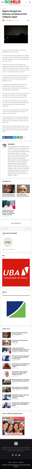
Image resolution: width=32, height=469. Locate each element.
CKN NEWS (11, 144)
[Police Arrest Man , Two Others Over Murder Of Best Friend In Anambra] (6, 389)
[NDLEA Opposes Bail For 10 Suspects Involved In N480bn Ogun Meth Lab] (6, 382)
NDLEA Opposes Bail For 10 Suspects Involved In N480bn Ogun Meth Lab (21, 380)
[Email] (21, 137)
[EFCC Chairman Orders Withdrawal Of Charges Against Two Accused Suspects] (6, 366)
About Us (15, 462)
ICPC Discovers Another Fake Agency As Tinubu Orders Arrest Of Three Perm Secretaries (20, 357)
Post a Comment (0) (16, 223)
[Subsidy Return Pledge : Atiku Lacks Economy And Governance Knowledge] (6, 397)
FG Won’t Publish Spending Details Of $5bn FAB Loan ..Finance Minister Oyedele (21, 404)
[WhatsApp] (17, 137)
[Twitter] (14, 137)
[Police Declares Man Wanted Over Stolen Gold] (23, 189)
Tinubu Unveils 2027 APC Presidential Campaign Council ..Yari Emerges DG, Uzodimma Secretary (8, 212)
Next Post (28, 228)
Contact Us (21, 462)
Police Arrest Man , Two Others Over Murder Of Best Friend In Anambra (20, 388)
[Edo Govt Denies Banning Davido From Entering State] (8, 189)
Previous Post (5, 228)
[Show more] (24, 137)
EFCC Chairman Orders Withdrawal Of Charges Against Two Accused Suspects (21, 365)
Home (3, 8)
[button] (2, 2)
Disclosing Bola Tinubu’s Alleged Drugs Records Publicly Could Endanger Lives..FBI (19, 373)
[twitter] (16, 455)
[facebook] (12, 455)
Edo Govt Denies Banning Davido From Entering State (8, 195)
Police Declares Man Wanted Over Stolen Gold (23, 195)
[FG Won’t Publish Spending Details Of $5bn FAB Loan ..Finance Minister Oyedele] (6, 405)
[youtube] (19, 455)
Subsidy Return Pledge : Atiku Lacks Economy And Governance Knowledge (20, 396)
